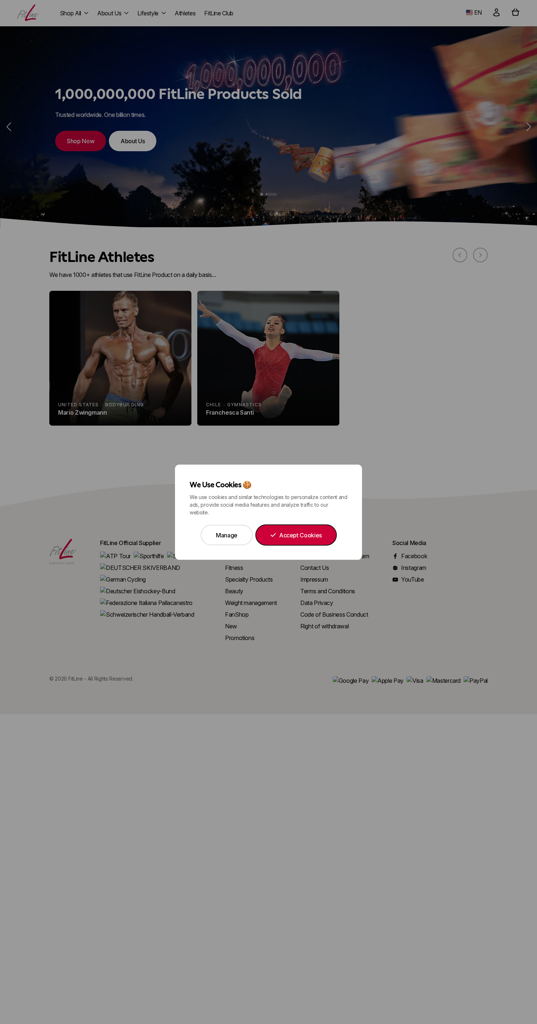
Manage (226, 534)
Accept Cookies (300, 534)
